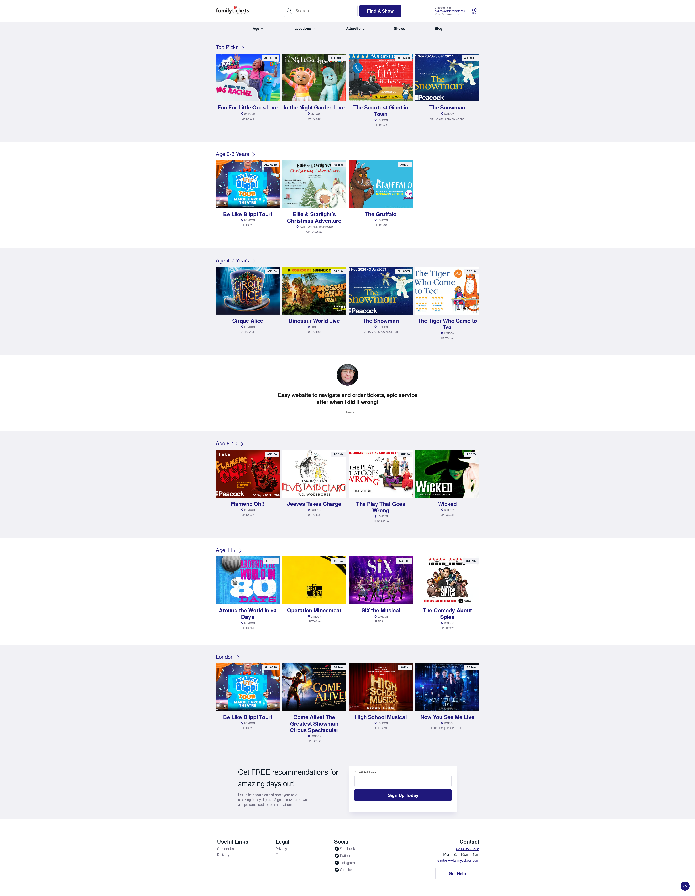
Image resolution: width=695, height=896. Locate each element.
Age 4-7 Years (232, 260)
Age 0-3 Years (232, 154)
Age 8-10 (226, 443)
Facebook (347, 848)
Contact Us (225, 849)
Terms (280, 855)
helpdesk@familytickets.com (450, 11)
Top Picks (227, 47)
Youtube (346, 870)
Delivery (223, 855)
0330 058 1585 (443, 7)
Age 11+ (226, 550)
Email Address (365, 772)
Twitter (345, 855)
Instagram (347, 863)
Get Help (457, 873)
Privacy (281, 849)
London (225, 656)
